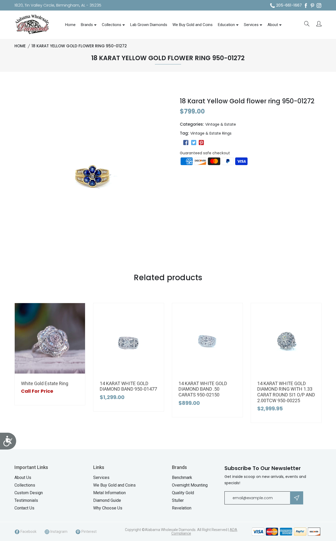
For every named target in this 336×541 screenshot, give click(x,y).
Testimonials (26, 500)
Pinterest (89, 531)
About (272, 24)
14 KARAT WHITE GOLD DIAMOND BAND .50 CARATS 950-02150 (202, 389)
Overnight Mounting (190, 485)
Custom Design (28, 492)
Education (226, 24)
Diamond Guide (107, 500)
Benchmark (182, 477)
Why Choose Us (107, 508)
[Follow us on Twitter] (193, 142)
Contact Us (24, 508)
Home (70, 24)
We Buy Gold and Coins (192, 24)
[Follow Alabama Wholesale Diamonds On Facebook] (305, 5)
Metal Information (109, 492)
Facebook (28, 531)
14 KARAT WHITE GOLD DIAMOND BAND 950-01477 (128, 386)
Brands (87, 24)
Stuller (178, 500)
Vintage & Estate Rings (211, 133)
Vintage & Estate (220, 124)
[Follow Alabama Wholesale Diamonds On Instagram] (319, 5)
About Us (22, 477)
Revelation (181, 508)
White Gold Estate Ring (44, 383)
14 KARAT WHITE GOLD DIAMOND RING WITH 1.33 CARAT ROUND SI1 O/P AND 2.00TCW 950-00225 (286, 392)
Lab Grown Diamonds (148, 24)
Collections (111, 24)
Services (251, 24)
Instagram (58, 531)
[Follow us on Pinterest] (201, 142)
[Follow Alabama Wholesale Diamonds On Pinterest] (312, 5)
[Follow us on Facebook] (186, 142)
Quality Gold (183, 492)
